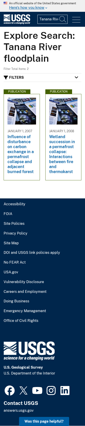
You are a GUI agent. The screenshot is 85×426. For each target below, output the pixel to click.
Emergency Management (25, 311)
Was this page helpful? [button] (44, 421)
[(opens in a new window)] (10, 389)
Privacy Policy (15, 233)
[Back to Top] (68, 409)
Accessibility (14, 204)
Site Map (11, 243)
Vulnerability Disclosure (24, 282)
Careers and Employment (25, 292)
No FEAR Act (15, 262)
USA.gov (11, 272)
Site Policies (14, 224)
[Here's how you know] (42, 6)
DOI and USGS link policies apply (32, 253)
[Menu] (76, 19)
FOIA (8, 214)
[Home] (17, 23)
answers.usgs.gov (19, 410)
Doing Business (16, 301)
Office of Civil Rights (21, 321)
